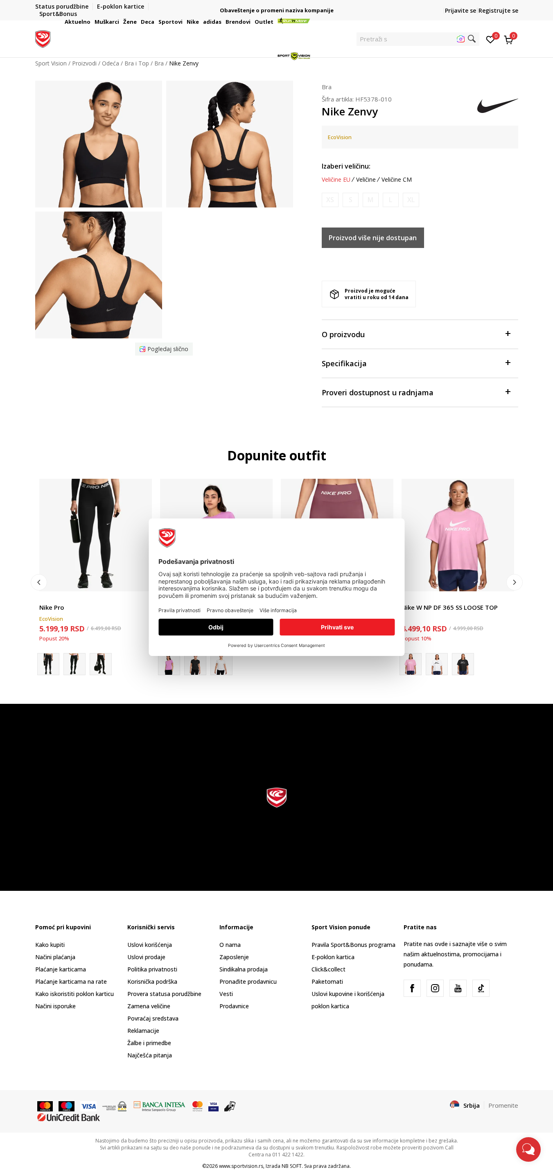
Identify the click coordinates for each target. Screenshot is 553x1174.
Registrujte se (498, 10)
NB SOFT (292, 1166)
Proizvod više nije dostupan (373, 237)
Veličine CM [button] (396, 179)
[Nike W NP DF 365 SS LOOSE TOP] (458, 535)
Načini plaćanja (55, 957)
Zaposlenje (234, 957)
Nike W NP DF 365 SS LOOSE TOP (450, 607)
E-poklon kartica (332, 957)
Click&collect (328, 969)
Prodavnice (234, 1006)
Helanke (50, 598)
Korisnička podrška (152, 981)
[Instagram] (435, 988)
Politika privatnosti (152, 969)
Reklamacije (143, 1030)
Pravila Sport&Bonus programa (353, 945)
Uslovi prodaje (146, 957)
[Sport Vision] (42, 38)
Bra (327, 87)
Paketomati (327, 981)
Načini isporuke (55, 1006)
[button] (91, 21)
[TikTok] (481, 988)
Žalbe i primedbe (149, 1043)
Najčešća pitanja (149, 1055)
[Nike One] (195, 664)
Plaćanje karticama (60, 969)
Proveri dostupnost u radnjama (377, 392)
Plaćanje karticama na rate (71, 981)
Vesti (226, 994)
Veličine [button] (366, 179)
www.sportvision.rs (241, 1166)
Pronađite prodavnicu (248, 981)
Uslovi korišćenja (149, 945)
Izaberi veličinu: (346, 166)
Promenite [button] (503, 1105)
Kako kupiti (50, 945)
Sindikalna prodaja (243, 969)
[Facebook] (412, 988)
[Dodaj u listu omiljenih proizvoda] (140, 580)
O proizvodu (343, 334)
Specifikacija (344, 363)
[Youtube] (458, 988)
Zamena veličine (148, 1006)
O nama (230, 945)
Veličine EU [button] (336, 179)
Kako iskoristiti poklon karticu (74, 994)
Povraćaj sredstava (152, 1018)
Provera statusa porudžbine (164, 994)
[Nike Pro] (95, 535)
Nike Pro (51, 607)
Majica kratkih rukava (430, 598)
